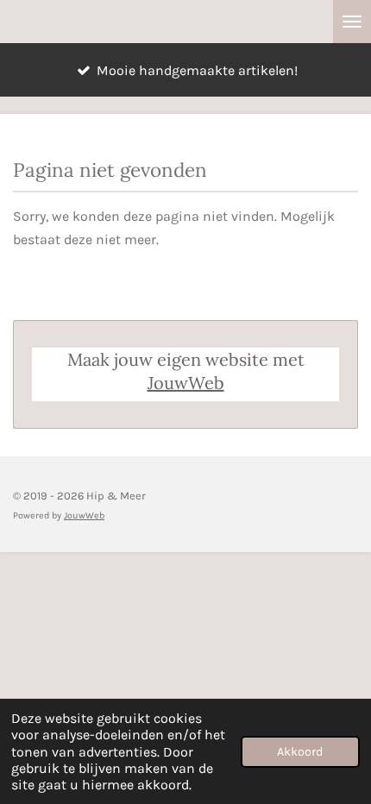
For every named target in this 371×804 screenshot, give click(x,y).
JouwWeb (186, 382)
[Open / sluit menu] (352, 21)
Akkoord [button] (300, 751)
